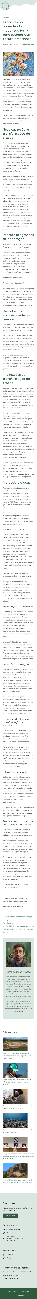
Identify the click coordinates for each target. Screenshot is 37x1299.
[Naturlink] (5, 6)
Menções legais (13, 1291)
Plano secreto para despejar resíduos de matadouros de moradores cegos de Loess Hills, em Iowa (17, 1056)
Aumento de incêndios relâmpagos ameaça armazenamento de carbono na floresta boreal (18, 920)
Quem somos (10, 1216)
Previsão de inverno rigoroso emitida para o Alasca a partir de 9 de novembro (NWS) (18, 929)
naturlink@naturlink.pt (13, 1230)
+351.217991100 (11, 1233)
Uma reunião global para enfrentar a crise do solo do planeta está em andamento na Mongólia (17, 1082)
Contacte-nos (24, 1291)
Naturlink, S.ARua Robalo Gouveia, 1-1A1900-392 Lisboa (14, 1238)
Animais (6, 18)
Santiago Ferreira (27, 44)
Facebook (10, 1255)
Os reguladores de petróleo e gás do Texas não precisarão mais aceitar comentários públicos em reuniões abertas (18, 1156)
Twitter (9, 1258)
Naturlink (21, 1296)
